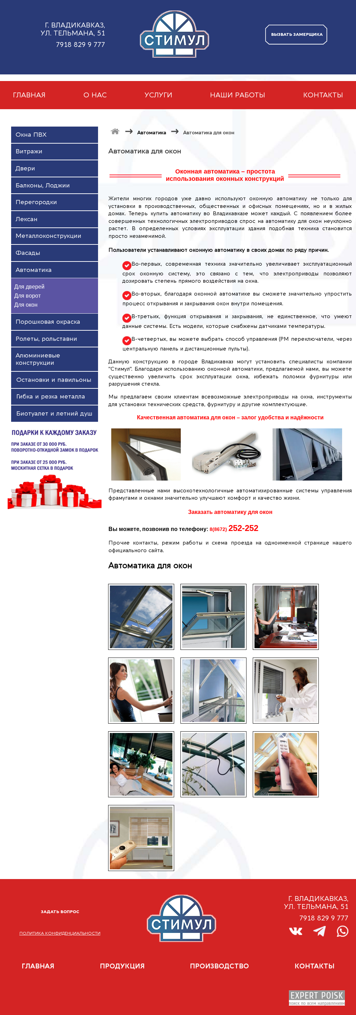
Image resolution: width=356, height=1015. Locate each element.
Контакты (323, 95)
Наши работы (237, 95)
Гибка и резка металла (50, 396)
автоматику (292, 198)
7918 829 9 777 (80, 45)
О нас (95, 95)
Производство (219, 966)
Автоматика (151, 133)
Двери (25, 168)
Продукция (122, 966)
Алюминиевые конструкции (38, 359)
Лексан (27, 219)
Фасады (28, 253)
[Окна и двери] (115, 131)
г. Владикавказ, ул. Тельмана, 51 (73, 29)
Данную (118, 362)
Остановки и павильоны (53, 380)
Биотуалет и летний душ (54, 413)
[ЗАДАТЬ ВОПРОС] (60, 928)
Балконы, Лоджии (43, 185)
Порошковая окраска (48, 321)
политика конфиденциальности (59, 933)
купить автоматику (176, 213)
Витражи (29, 151)
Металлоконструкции (48, 236)
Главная (29, 95)
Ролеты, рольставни (46, 339)
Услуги (158, 95)
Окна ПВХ (31, 134)
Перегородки (36, 202)
